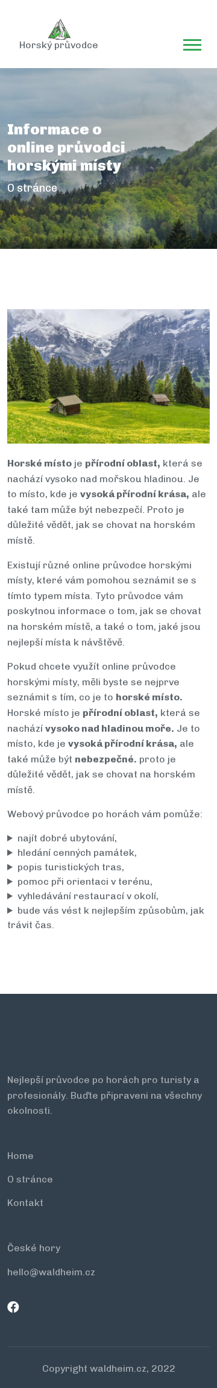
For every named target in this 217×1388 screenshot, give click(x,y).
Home (20, 1155)
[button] (191, 42)
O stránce (30, 1179)
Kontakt (25, 1202)
